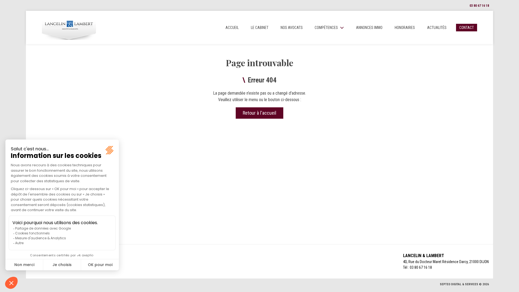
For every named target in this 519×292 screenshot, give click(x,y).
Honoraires (405, 27)
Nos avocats (292, 27)
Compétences (326, 27)
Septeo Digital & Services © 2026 (464, 284)
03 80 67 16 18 (479, 6)
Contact (466, 27)
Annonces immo (369, 27)
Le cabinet (259, 27)
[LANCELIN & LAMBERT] (69, 27)
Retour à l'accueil (259, 113)
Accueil (232, 27)
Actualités (437, 27)
